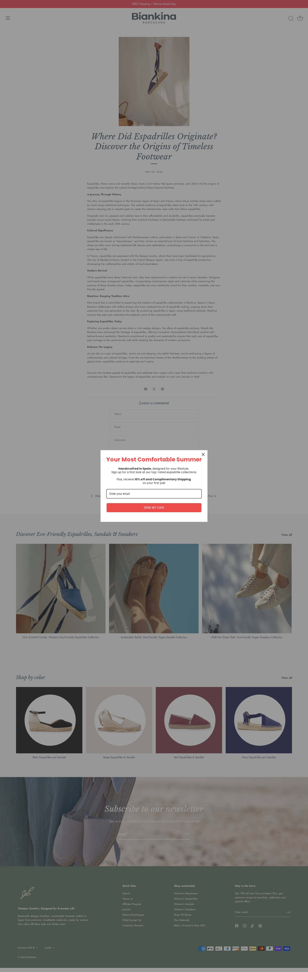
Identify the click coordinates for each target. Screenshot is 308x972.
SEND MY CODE (154, 507)
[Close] (203, 454)
